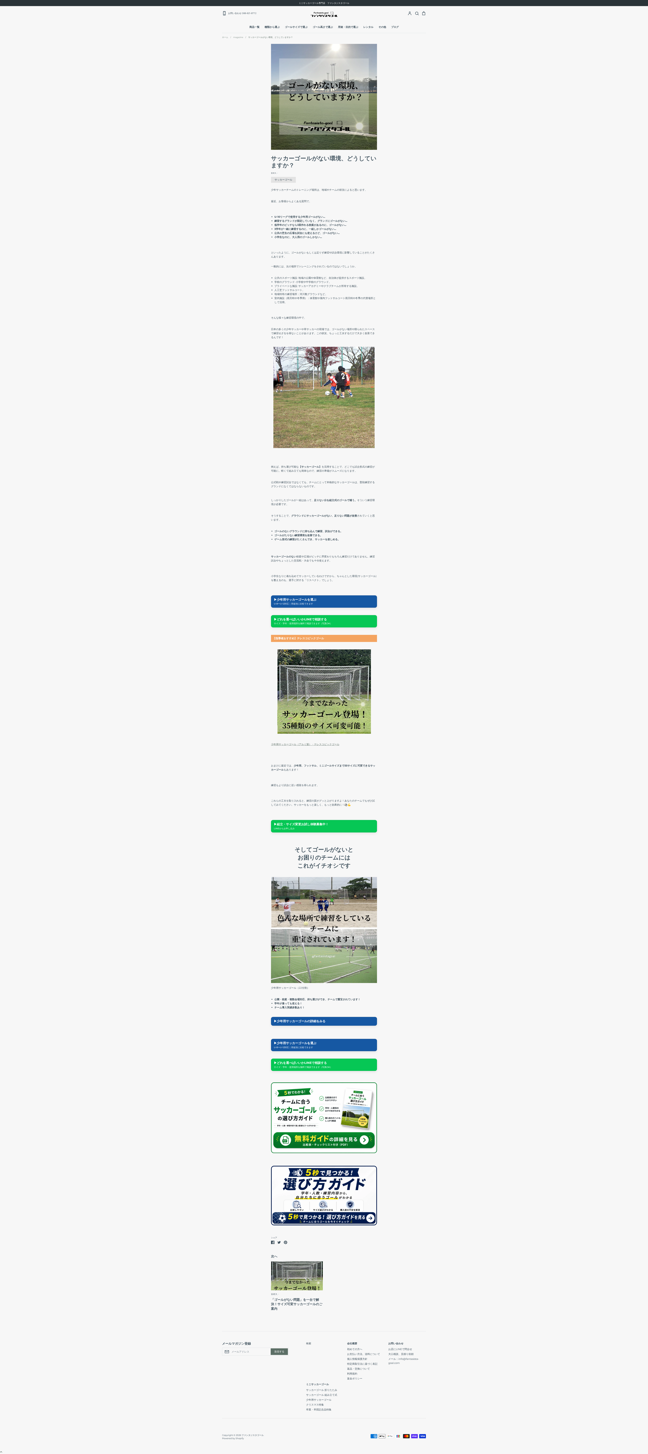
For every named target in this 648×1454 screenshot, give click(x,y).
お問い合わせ (395, 1343)
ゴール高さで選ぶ (323, 27)
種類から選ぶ (272, 27)
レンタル (368, 27)
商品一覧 (254, 27)
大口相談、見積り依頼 (401, 1354)
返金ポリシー (354, 1378)
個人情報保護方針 (357, 1359)
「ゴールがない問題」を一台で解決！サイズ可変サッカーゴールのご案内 (296, 1304)
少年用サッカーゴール (318, 1399)
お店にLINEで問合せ (400, 1349)
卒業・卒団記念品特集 (318, 1409)
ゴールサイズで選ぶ (296, 27)
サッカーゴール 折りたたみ (321, 1390)
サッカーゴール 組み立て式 (321, 1394)
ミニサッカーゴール (317, 1384)
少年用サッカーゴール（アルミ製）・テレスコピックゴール (305, 744)
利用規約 (352, 1373)
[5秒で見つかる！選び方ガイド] (324, 1224)
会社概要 (352, 1343)
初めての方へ (354, 1349)
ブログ (395, 27)
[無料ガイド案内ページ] (324, 1152)
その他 (382, 27)
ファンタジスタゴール (253, 1435)
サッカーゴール (283, 179)
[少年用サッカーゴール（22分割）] (324, 982)
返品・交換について (358, 1368)
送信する (279, 1351)
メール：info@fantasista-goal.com (403, 1361)
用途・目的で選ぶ (348, 27)
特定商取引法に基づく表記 (362, 1363)
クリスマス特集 (315, 1404)
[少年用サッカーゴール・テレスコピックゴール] (324, 732)
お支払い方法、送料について (363, 1354)
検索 (308, 1343)
